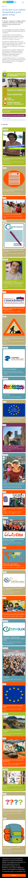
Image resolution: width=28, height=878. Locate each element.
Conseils (4, 168)
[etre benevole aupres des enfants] (14, 606)
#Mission (9, 450)
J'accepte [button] (14, 875)
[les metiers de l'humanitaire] (14, 206)
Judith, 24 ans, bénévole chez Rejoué (12, 786)
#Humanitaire (16, 120)
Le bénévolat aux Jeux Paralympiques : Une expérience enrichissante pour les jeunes (13, 282)
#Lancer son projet (6, 163)
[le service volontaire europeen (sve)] (14, 695)
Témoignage (5, 129)
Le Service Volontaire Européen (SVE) (13, 706)
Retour (5, 71)
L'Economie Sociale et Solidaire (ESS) (13, 509)
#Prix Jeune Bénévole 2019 (16, 487)
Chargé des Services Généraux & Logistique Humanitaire (12, 38)
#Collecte (11, 789)
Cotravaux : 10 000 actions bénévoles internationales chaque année (14, 639)
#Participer (5, 287)
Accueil (4, 6)
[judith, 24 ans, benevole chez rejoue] (14, 777)
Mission (4, 425)
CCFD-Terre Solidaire (9, 369)
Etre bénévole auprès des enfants (14, 614)
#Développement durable (8, 372)
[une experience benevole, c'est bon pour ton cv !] (14, 178)
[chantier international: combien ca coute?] (14, 235)
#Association (5, 371)
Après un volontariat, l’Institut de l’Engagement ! (13, 309)
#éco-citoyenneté (10, 511)
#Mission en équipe (7, 487)
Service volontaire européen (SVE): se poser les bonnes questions (14, 810)
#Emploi (11, 120)
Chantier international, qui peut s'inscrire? (13, 338)
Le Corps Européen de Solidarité (13, 418)
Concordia (6, 395)
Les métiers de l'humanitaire (12, 214)
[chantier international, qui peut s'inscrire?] (14, 327)
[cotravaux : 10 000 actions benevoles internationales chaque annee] (14, 629)
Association (5, 347)
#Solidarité (20, 216)
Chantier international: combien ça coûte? (13, 250)
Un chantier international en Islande (12, 730)
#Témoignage (5, 161)
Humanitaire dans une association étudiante (13, 110)
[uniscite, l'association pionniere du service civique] (14, 528)
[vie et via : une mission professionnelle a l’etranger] (14, 555)
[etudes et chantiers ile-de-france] (14, 469)
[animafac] (14, 662)
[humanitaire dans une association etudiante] (14, 144)
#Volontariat (14, 311)
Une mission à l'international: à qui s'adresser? (13, 589)
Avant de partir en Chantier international (12, 848)
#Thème (4, 217)
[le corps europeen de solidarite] (14, 410)
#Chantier (14, 253)
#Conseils (4, 118)
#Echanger (20, 285)
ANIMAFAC (6, 677)
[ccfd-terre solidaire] (14, 358)
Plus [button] (24, 871)
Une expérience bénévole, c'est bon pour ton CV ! (13, 190)
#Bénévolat (9, 193)
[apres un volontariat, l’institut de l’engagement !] (14, 300)
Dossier (4, 198)
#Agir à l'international (6, 119)
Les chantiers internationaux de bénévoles (13, 760)
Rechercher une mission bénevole (13, 115)
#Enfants (21, 616)
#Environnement (6, 764)
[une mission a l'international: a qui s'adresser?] (14, 580)
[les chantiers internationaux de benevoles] (14, 749)
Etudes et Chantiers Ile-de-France (13, 484)
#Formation (22, 120)
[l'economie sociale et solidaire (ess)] (14, 500)
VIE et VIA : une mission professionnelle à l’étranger (12, 564)
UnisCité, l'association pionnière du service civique (13, 540)
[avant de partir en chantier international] (14, 833)
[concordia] (14, 386)
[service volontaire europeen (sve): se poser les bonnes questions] (14, 802)
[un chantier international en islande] (14, 722)
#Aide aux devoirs (6, 616)
